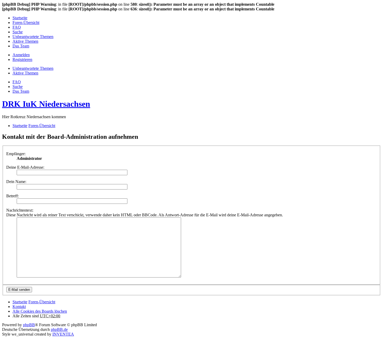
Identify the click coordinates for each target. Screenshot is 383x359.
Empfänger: (16, 154)
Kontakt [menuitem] (19, 306)
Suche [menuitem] (18, 32)
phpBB (29, 325)
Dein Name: (16, 181)
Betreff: (12, 196)
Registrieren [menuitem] (22, 59)
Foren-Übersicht (41, 302)
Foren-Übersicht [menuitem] (26, 22)
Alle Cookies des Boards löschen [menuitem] (40, 311)
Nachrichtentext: (19, 210)
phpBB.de (59, 329)
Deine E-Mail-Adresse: (25, 167)
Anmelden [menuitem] (21, 55)
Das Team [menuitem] (21, 46)
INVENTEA (63, 334)
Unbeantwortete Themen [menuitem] (33, 36)
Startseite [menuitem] (20, 18)
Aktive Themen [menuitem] (25, 41)
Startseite (20, 302)
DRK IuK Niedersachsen (46, 104)
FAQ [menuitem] (17, 27)
